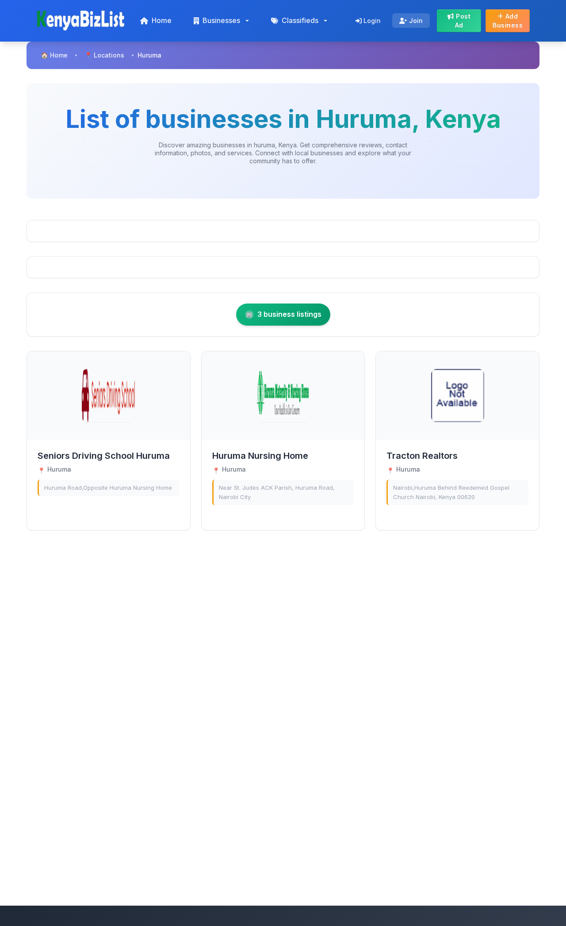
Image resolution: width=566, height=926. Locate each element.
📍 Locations (104, 55)
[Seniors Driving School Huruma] (108, 395)
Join (415, 20)
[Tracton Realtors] (457, 395)
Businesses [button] (221, 20)
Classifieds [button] (300, 20)
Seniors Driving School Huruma (104, 455)
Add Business (508, 20)
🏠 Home (54, 55)
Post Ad (462, 20)
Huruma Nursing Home (260, 455)
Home (162, 20)
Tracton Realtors (422, 455)
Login (371, 20)
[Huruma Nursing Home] (283, 395)
